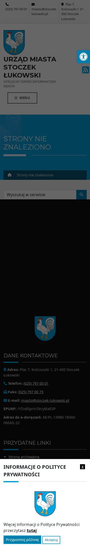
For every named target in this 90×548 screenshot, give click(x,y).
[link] (83, 56)
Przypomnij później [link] (22, 539)
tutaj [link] (32, 530)
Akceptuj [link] (51, 539)
